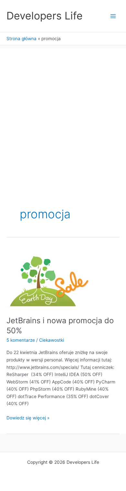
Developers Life (44, 15)
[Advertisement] (63, 112)
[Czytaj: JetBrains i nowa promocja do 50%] (48, 278)
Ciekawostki (51, 340)
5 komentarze (20, 340)
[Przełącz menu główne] (113, 16)
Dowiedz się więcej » (27, 418)
